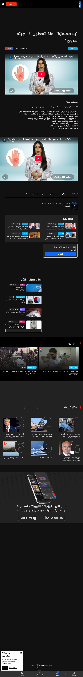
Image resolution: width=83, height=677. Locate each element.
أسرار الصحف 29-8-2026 (44, 458)
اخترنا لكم (68, 219)
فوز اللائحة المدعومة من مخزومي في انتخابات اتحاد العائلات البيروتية (71, 459)
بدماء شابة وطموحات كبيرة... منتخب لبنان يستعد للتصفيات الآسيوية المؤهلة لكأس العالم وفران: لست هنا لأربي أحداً (54, 227)
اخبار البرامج (61, 224)
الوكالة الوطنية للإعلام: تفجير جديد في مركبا (16, 288)
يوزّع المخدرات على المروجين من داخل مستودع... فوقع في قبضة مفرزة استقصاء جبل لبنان (15, 325)
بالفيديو (73, 343)
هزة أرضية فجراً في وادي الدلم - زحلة (15, 313)
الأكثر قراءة (71, 407)
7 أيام (38, 408)
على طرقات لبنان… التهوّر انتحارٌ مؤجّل (16, 300)
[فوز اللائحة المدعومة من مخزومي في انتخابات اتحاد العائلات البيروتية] (69, 451)
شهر (25, 408)
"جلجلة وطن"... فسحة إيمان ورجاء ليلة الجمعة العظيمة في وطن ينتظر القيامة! (17, 237)
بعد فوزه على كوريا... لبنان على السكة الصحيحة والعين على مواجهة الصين (60, 372)
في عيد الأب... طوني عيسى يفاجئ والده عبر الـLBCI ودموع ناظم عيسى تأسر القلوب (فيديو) (54, 237)
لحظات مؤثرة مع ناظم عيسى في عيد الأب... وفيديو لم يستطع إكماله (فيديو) (18, 227)
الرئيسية (74, 675)
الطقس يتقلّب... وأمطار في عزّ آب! (13, 458)
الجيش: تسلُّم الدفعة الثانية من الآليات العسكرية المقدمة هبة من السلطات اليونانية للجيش (42, 435)
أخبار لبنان (22, 309)
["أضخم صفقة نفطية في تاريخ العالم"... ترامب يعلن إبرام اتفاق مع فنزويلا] (13, 428)
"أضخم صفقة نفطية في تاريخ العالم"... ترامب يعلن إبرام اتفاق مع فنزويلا (14, 435)
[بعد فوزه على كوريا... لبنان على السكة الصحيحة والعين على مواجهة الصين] (59, 361)
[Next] (2, 361)
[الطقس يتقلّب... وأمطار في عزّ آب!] (13, 451)
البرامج (22, 675)
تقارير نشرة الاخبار (21, 297)
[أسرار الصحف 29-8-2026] (41, 451)
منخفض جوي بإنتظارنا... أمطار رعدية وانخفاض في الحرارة (70, 435)
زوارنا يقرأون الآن (31, 279)
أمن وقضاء (22, 322)
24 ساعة (52, 408)
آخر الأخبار (22, 285)
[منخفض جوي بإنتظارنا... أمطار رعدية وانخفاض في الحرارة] (69, 428)
